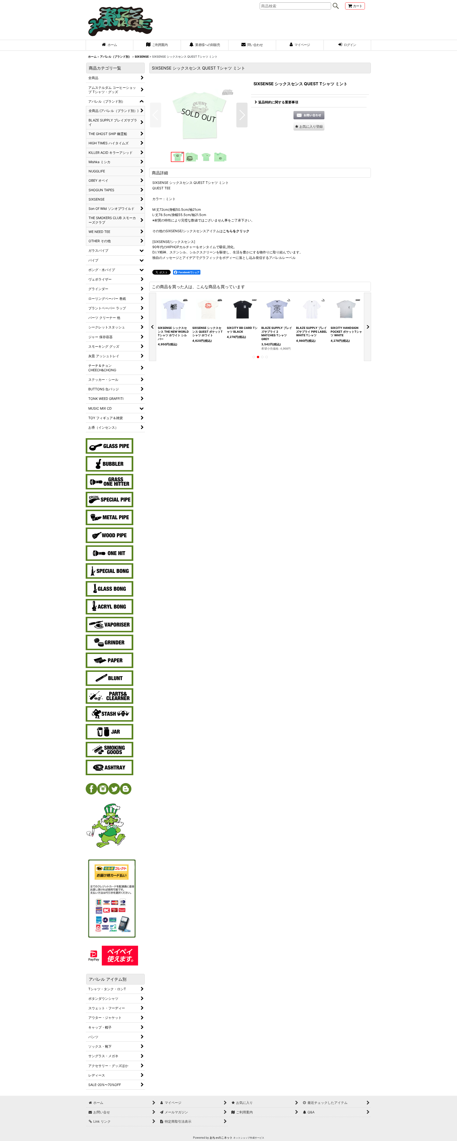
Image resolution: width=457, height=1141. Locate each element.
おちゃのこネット (221, 1137)
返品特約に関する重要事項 (278, 102)
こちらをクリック (236, 231)
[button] (155, 115)
